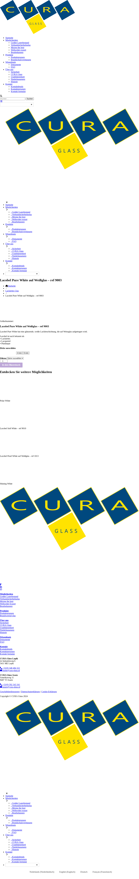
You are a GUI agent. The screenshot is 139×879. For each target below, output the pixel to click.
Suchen (30, 99)
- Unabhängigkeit (18, 253)
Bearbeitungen (17, 52)
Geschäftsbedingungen (10, 691)
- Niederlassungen (18, 256)
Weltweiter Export (8, 604)
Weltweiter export (18, 50)
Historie (14, 82)
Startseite (9, 38)
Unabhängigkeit (18, 77)
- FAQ (13, 241)
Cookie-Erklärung (49, 691)
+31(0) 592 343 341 (11, 684)
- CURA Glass (17, 251)
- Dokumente (16, 239)
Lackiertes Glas (12, 291)
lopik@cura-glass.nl (11, 670)
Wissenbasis (10, 62)
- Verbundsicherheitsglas (21, 214)
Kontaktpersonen (18, 89)
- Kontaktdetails (17, 266)
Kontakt (8, 84)
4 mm (19, 353)
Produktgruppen (18, 57)
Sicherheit (15, 72)
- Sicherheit (16, 249)
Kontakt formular (18, 91)
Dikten (3, 358)
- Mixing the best (18, 217)
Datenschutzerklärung (30, 691)
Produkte (9, 55)
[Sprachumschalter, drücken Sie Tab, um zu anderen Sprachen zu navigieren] (17, 104)
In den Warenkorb (11, 365)
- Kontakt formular (19, 270)
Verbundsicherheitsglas (21, 45)
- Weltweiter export (19, 219)
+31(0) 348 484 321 (11, 668)
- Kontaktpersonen (19, 268)
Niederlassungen (18, 79)
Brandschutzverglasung (21, 60)
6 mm (26, 353)
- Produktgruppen (18, 229)
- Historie (15, 258)
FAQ (13, 67)
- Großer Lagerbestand (20, 212)
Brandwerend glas (8, 616)
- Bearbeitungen (18, 222)
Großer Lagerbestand (20, 42)
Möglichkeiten (11, 40)
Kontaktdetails (17, 86)
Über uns (9, 69)
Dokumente (16, 64)
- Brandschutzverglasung (21, 231)
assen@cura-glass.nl (11, 687)
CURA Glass (16, 74)
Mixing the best (17, 47)
